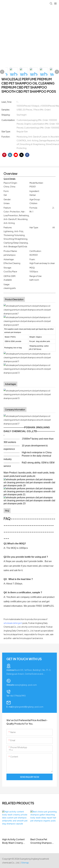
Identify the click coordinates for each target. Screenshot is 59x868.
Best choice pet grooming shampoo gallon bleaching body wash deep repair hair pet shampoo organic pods (42, 841)
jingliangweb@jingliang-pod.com (24, 706)
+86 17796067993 (16, 695)
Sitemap (25, 862)
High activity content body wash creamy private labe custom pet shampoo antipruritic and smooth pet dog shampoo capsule (15, 841)
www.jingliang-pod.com (21, 685)
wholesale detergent (13, 623)
